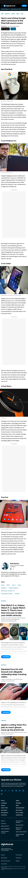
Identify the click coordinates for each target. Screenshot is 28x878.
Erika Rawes (4, 26)
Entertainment (4, 812)
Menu (1, 6)
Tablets (17, 800)
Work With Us (4, 857)
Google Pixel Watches (13, 587)
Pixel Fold (20, 532)
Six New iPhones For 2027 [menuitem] (15, 9)
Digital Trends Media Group (8, 868)
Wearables (18, 803)
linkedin (10, 569)
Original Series (19, 815)
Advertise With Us (5, 826)
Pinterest (19, 790)
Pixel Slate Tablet (20, 298)
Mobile (8, 585)
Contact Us (3, 823)
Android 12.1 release (16, 547)
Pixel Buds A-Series (9, 104)
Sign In (24, 5)
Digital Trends (8, 7)
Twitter (9, 790)
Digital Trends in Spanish (21, 831)
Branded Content (19, 825)
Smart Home (4, 810)
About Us (3, 821)
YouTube (12, 790)
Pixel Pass (4, 39)
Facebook (1, 790)
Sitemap (18, 860)
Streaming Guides (20, 808)
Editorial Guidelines (5, 828)
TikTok (16, 790)
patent (10, 309)
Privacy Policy (19, 854)
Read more (6, 657)
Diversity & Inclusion (5, 860)
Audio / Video (4, 808)
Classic (17, 440)
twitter (13, 569)
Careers (3, 854)
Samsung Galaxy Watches (6, 593)
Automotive (4, 815)
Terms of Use (4, 863)
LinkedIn (23, 790)
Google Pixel (4, 587)
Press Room (18, 857)
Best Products (19, 810)
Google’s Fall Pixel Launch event (12, 33)
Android (3, 585)
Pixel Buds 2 (4, 136)
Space (17, 805)
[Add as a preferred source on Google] (5, 29)
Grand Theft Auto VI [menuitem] (5, 9)
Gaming (3, 805)
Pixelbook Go (10, 176)
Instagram (5, 790)
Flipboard (1, 794)
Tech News (17, 593)
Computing (4, 803)
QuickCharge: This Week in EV (8, 590)
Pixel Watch (15, 423)
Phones (3, 800)
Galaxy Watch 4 (8, 440)
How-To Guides (19, 812)
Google (19, 585)
